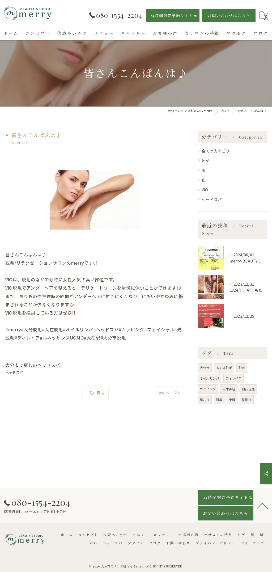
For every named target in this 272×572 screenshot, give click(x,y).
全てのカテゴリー (218, 151)
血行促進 (248, 389)
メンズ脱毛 (224, 367)
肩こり (205, 399)
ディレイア (233, 378)
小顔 (232, 399)
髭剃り (247, 399)
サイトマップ (252, 543)
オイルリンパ (209, 378)
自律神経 (228, 389)
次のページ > (169, 392)
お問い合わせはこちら (229, 15)
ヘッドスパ (14, 372)
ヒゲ (206, 160)
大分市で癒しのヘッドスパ (32, 365)
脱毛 (242, 367)
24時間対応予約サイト (171, 15)
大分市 (205, 367)
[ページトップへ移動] (262, 505)
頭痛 (219, 399)
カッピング (208, 389)
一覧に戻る (95, 392)
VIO (205, 189)
